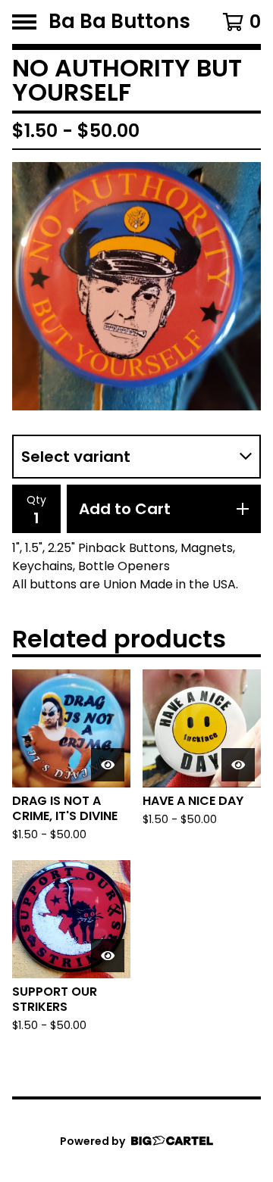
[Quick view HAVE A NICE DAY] (238, 764)
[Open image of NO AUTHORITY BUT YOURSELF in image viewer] (136, 286)
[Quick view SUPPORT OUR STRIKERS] (107, 955)
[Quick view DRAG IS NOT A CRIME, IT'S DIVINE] (107, 764)
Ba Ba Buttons (119, 22)
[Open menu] (24, 22)
